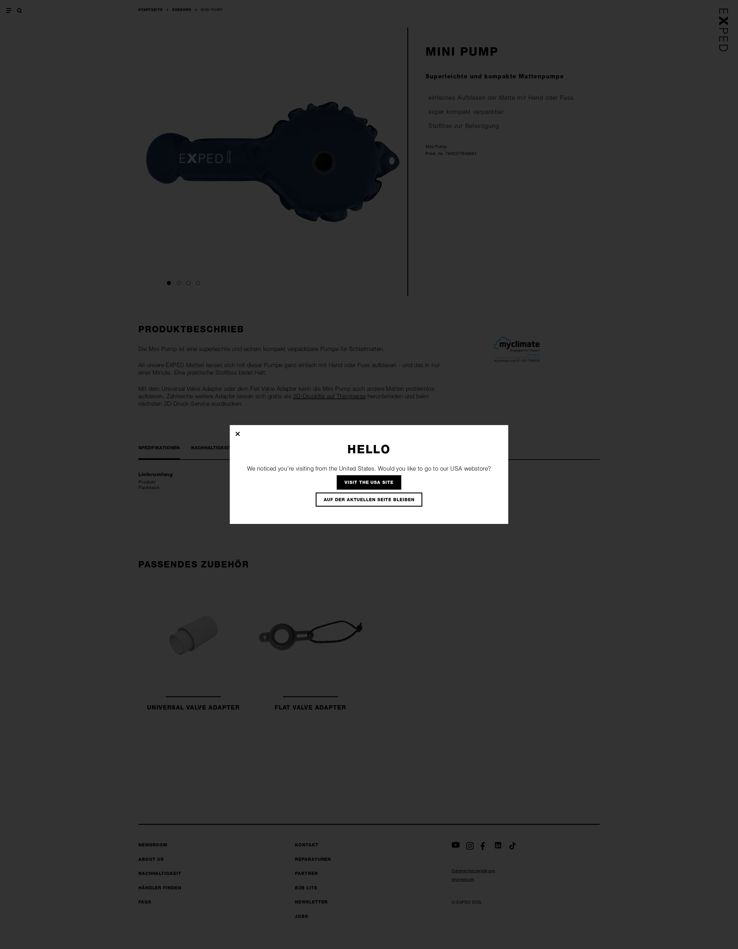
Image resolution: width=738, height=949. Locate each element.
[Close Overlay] (238, 434)
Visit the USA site (368, 482)
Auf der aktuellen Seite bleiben (369, 499)
